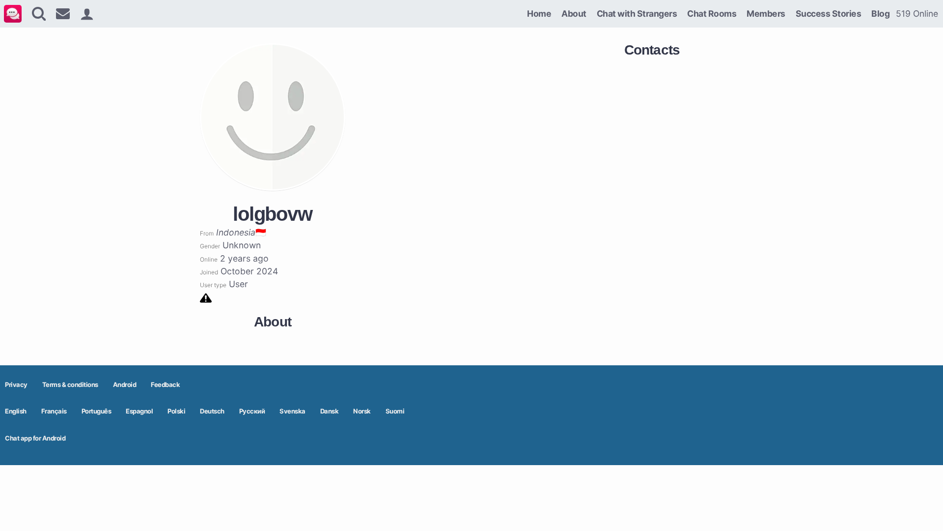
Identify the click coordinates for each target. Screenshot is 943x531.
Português (96, 411)
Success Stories (828, 13)
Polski (176, 411)
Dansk (329, 411)
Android (125, 384)
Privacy (16, 384)
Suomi (395, 411)
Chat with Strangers (637, 13)
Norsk (362, 411)
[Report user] (206, 297)
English (16, 411)
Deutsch (212, 411)
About (573, 13)
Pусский (252, 411)
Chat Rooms (711, 13)
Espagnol (139, 411)
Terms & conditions (70, 384)
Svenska (292, 411)
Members (766, 13)
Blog (880, 13)
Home (539, 13)
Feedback (165, 384)
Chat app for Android (35, 438)
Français (54, 411)
